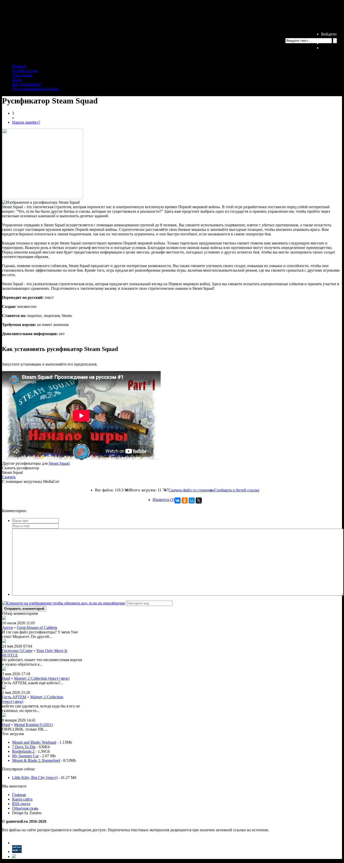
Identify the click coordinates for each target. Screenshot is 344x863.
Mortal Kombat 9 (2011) (33, 725)
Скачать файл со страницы (191, 490)
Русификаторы (25, 70)
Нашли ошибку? (26, 122)
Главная (19, 66)
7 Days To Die (24, 747)
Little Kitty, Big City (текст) (34, 777)
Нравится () (164, 499)
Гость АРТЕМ (14, 697)
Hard (6, 678)
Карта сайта (22, 799)
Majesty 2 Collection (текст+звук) (41, 678)
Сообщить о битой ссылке (236, 490)
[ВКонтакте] (178, 500)
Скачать (9, 477)
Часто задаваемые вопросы (35, 88)
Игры (17, 79)
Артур (7, 627)
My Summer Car (25, 756)
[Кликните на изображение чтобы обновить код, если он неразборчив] (63, 603)
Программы (22, 75)
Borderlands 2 (23, 751)
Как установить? (26, 84)
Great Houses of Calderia (37, 627)
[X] (199, 500)
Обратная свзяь (25, 808)
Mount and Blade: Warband (34, 742)
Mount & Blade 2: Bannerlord (36, 760)
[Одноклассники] (185, 500)
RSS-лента (21, 804)
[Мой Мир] (192, 500)
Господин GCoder (17, 651)
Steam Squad (59, 463)
